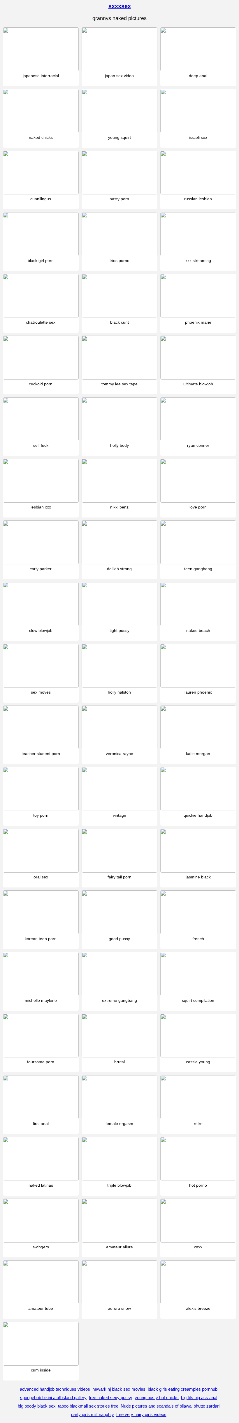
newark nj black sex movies (118, 1389)
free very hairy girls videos (141, 1414)
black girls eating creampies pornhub (182, 1389)
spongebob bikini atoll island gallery (53, 1397)
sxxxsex (119, 6)
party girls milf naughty (92, 1414)
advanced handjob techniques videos (55, 1389)
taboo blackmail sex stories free (88, 1405)
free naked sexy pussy (110, 1397)
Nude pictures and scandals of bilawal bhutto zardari (170, 1405)
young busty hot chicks (157, 1397)
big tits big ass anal (199, 1397)
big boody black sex (37, 1405)
